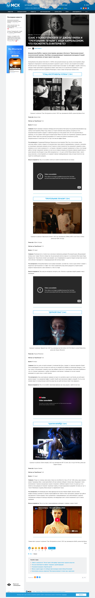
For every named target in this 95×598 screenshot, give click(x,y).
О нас (34, 591)
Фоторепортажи (62, 5)
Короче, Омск (58, 11)
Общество (10, 11)
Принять (81, 594)
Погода (48, 8)
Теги (31, 554)
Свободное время (21, 11)
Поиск (87, 5)
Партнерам (38, 591)
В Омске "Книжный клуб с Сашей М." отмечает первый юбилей (14, 32)
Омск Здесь (13, 5)
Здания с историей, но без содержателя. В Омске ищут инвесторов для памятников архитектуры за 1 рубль (13, 38)
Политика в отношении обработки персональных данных (53, 591)
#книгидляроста (77, 11)
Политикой (64, 594)
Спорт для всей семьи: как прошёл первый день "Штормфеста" (13, 26)
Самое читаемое (51, 5)
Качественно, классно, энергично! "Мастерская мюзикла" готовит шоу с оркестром (53, 571)
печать (53, 34)
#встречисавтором (45, 11)
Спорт (67, 11)
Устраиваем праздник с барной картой (42, 566)
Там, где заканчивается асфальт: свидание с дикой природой (47, 564)
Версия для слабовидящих (16, 584)
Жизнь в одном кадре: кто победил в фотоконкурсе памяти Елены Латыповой (52, 569)
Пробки (59, 8)
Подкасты (33, 11)
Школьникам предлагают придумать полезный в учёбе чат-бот (14, 21)
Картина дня (28, 5)
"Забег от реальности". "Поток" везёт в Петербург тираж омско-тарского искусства (53, 562)
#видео (35, 554)
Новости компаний (39, 5)
